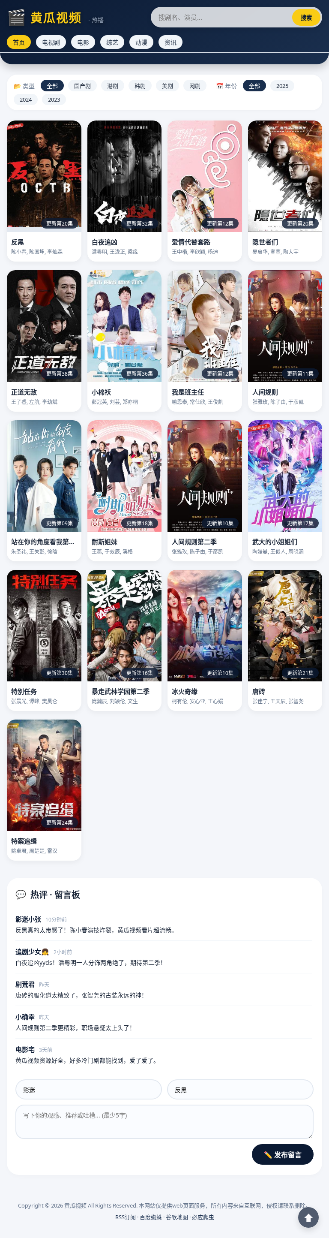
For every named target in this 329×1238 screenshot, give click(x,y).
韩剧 (140, 86)
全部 (52, 86)
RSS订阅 (125, 1217)
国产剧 (82, 86)
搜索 (306, 17)
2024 (26, 99)
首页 (19, 42)
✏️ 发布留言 (283, 1155)
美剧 (167, 86)
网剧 (194, 86)
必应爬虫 (203, 1217)
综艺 (112, 42)
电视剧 (51, 42)
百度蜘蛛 (151, 1217)
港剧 (112, 86)
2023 (54, 99)
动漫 (141, 42)
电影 (83, 42)
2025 (282, 86)
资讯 (170, 42)
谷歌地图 (177, 1217)
